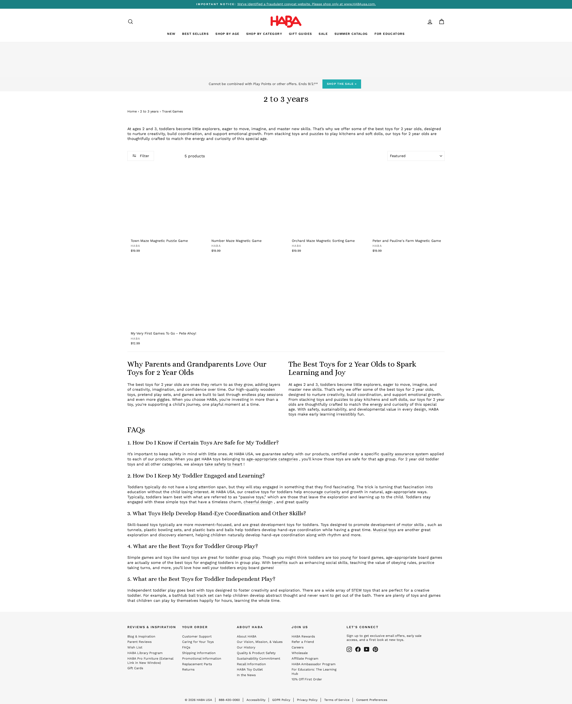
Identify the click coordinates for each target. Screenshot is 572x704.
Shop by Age (227, 33)
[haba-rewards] (421, 21)
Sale (323, 33)
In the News (246, 675)
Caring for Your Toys (198, 642)
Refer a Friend (303, 642)
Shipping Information (199, 653)
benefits (280, 562)
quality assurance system (405, 454)
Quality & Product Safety (256, 653)
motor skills (413, 524)
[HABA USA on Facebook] (358, 649)
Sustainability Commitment (258, 658)
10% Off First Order (307, 679)
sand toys (190, 557)
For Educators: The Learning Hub (314, 672)
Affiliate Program (305, 658)
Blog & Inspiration (141, 636)
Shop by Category (264, 33)
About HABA (247, 636)
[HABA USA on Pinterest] (375, 649)
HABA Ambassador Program (314, 664)
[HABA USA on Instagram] (349, 649)
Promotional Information (201, 658)
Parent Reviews (139, 642)
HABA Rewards (303, 636)
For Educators (389, 33)
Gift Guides (300, 33)
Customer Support (197, 636)
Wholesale (300, 653)
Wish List (134, 647)
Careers (298, 647)
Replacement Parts (197, 664)
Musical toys (384, 529)
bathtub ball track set (193, 595)
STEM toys (361, 590)
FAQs (186, 647)
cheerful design (258, 502)
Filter (144, 156)
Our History (246, 647)
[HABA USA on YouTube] (366, 649)
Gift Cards (135, 668)
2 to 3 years (149, 111)
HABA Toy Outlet (250, 669)
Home (132, 111)
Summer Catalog (351, 33)
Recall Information (251, 664)
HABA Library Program (145, 653)
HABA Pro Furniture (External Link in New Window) (150, 661)
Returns (188, 669)
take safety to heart (223, 464)
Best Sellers (195, 33)
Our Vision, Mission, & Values (260, 642)
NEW (171, 33)
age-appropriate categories (272, 459)
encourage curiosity (321, 492)
